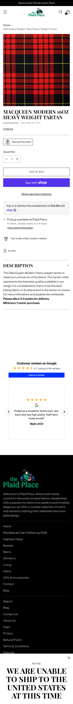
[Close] (69, 657)
